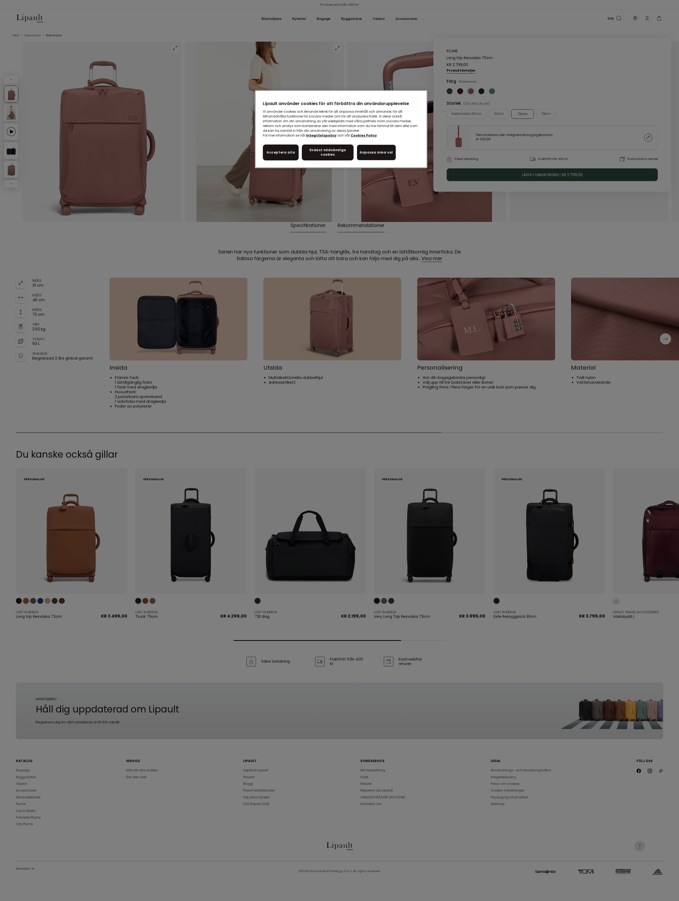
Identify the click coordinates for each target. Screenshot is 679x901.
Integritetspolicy (321, 135)
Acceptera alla (281, 152)
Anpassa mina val (376, 152)
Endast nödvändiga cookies (328, 152)
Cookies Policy (364, 135)
